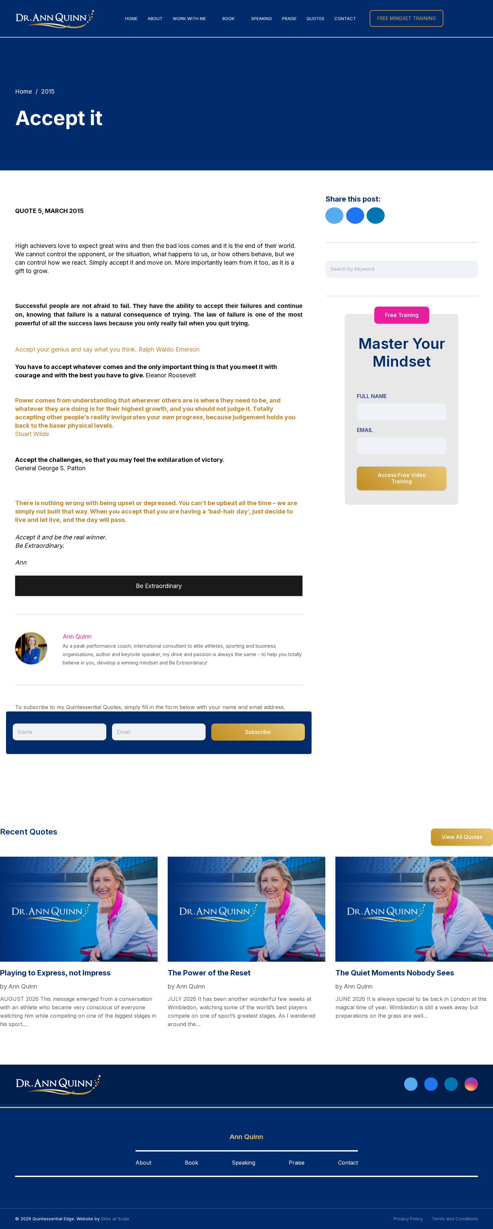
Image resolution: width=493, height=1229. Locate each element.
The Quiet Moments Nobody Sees (394, 972)
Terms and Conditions (455, 1218)
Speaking (243, 1162)
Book (191, 1162)
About (143, 1162)
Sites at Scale (115, 1218)
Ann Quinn (77, 636)
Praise (297, 1162)
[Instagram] (471, 1084)
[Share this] (355, 215)
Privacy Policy (408, 1218)
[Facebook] (431, 1084)
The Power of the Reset (209, 972)
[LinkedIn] (451, 1084)
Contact (348, 1162)
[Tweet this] (334, 215)
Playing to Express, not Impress (55, 972)
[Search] (453, 18)
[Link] (55, 18)
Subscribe (258, 732)
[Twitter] (411, 1084)
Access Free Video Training (402, 478)
